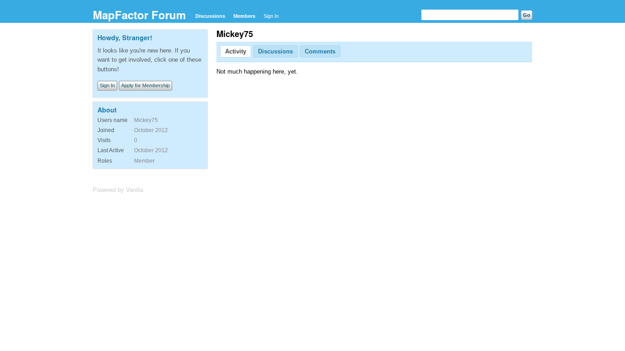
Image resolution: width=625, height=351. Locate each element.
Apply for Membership (145, 85)
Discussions (210, 16)
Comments (320, 51)
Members (244, 16)
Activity (235, 51)
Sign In (271, 16)
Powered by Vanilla (118, 189)
